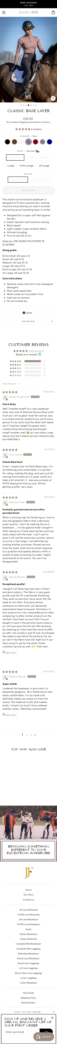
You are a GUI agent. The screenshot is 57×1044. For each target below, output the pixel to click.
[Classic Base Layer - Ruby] (19, 793)
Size (26, 151)
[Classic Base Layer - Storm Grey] (11, 795)
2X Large (44, 165)
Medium (43, 157)
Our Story (29, 894)
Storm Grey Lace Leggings (28, 973)
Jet (7, 142)
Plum (28, 142)
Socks (28, 929)
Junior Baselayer (28, 982)
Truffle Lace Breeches (28, 914)
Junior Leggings (28, 977)
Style (28, 174)
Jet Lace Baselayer (28, 919)
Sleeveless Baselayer (28, 953)
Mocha (14, 142)
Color (28, 136)
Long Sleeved (17, 179)
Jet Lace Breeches (28, 909)
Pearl (21, 142)
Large (11, 165)
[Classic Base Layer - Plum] (16, 793)
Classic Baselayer (28, 934)
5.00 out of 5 (36, 350)
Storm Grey (42, 142)
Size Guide (28, 992)
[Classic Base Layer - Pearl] (12, 793)
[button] (23, 129)
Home (28, 889)
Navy (49, 142)
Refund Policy (28, 1002)
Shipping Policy (28, 997)
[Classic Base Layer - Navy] (14, 795)
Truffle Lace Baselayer (28, 924)
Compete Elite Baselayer (28, 943)
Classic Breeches (28, 938)
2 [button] (27, 734)
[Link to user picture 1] (9, 657)
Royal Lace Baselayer (28, 958)
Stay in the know (27, 1012)
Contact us (28, 899)
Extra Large (26, 165)
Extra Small (15, 157)
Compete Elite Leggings (28, 948)
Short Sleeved (39, 179)
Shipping (23, 122)
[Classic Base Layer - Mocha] (9, 793)
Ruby (35, 142)
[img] (10, 392)
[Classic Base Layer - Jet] (6, 793)
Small (30, 157)
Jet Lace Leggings (28, 968)
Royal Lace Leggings (28, 963)
